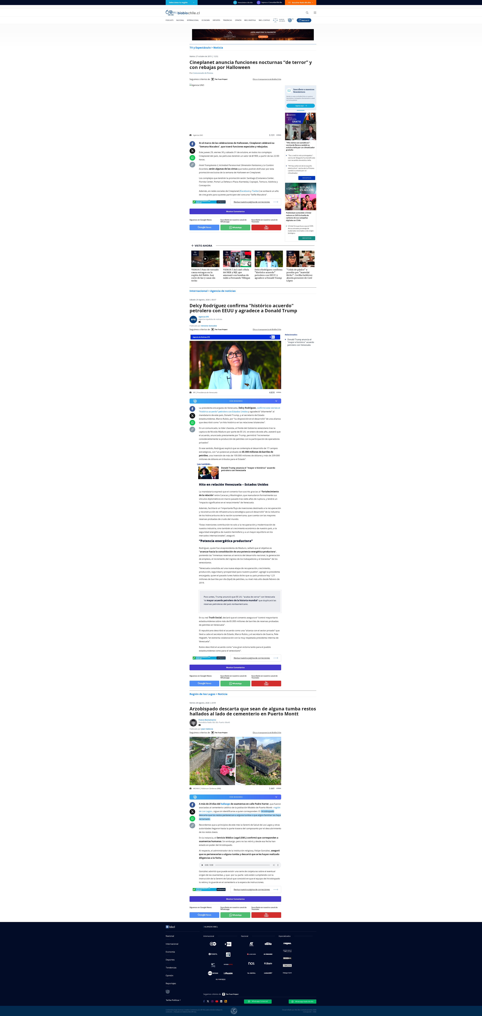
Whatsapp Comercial (259, 1001)
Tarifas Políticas (172, 1000)
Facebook (245, 191)
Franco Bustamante (207, 720)
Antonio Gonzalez (209, 326)
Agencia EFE (204, 317)
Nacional (180, 20)
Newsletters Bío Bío (245, 2)
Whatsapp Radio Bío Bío (304, 1001)
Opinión (238, 20)
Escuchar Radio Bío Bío (301, 2)
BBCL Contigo (264, 20)
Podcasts (169, 20)
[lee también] (209, 473)
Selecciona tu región (178, 2)
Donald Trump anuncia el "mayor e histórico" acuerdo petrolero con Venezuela (248, 469)
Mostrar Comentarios (235, 211)
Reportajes (171, 983)
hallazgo (225, 803)
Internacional (193, 20)
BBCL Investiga (250, 20)
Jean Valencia (207, 729)
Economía (206, 20)
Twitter (255, 191)
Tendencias (227, 20)
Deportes (216, 20)
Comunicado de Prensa (203, 73)
